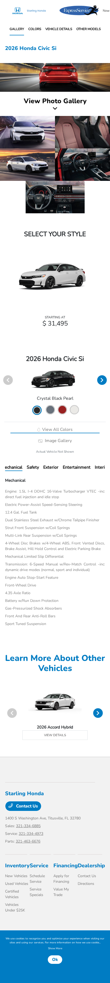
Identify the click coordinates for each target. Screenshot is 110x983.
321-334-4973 (31, 833)
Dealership (91, 865)
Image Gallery (58, 441)
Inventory (17, 865)
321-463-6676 (28, 841)
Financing (65, 865)
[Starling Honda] (32, 10)
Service (39, 865)
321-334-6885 (28, 825)
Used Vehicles (16, 883)
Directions (86, 883)
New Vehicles (16, 875)
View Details (55, 735)
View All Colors (57, 429)
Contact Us (26, 806)
